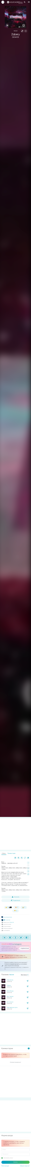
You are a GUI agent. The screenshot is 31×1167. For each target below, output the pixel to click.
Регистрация (5, 1166)
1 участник (7, 920)
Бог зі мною (10, 1002)
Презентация (11, 853)
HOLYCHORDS (6, 944)
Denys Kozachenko (7, 917)
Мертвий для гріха (12, 1007)
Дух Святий (10, 996)
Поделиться (16, 900)
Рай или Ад (10, 980)
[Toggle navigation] (29, 2)
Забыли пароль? (25, 1166)
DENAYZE (15, 37)
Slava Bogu (10, 991)
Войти (15, 1162)
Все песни (24, 975)
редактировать (15, 964)
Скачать (16, 897)
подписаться (25, 948)
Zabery (9, 985)
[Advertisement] (15, 834)
